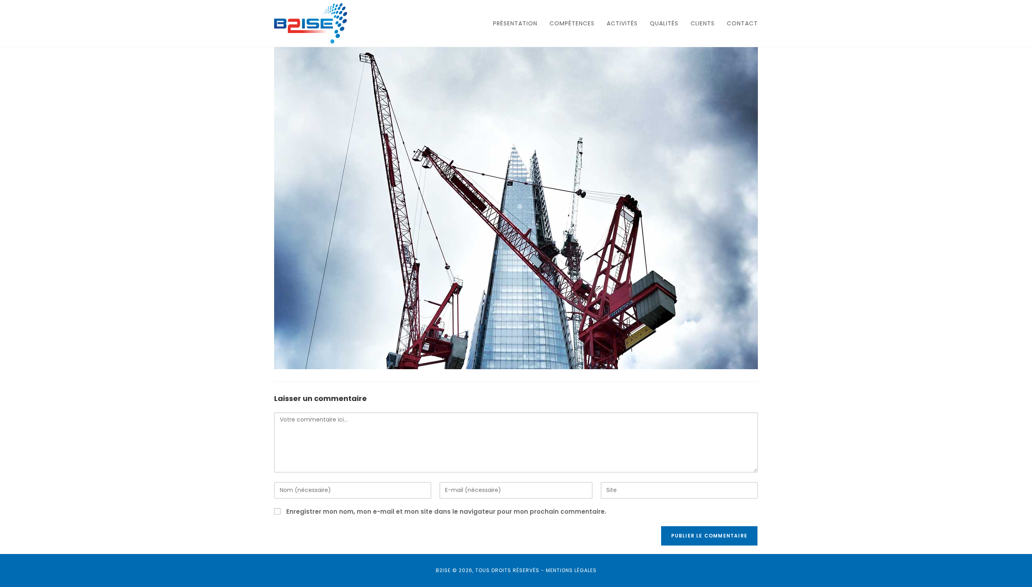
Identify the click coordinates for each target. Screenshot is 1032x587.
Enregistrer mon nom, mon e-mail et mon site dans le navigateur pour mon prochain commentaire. (446, 511)
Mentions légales (571, 570)
